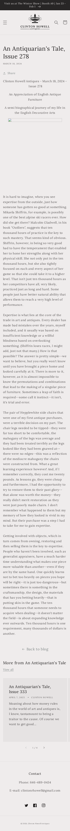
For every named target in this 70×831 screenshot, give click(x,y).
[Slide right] (44, 748)
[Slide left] (26, 748)
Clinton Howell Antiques (39, 824)
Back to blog (37, 649)
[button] (5, 22)
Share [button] (11, 73)
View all (8, 669)
